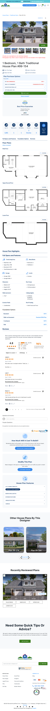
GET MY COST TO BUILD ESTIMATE (25, 448)
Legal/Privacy (6, 681)
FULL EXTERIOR (9, 602)
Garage (8, 503)
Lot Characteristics (11, 486)
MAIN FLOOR (23, 602)
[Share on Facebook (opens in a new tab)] (9, 386)
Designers (16, 678)
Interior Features (11, 497)
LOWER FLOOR (9, 605)
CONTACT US (35, 673)
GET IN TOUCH (25, 641)
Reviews (32, 138)
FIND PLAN (43, 663)
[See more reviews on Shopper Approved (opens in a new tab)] (14, 386)
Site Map (4, 686)
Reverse (43, 45)
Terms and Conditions (19, 681)
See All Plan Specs (44, 130)
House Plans (6, 15)
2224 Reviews (13, 348)
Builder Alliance (17, 686)
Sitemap (25, 705)
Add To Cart (26, 93)
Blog (33, 675)
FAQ (3, 683)
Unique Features (10, 500)
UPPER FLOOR (36, 602)
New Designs (5, 678)
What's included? (7, 145)
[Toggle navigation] (48, 5)
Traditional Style (14, 15)
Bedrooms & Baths (11, 493)
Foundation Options (23, 138)
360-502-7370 (39, 686)
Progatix (34, 708)
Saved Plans (16, 675)
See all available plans (37, 1)
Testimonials (17, 683)
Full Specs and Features (9, 138)
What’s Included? (25, 96)
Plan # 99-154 (42, 593)
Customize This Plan (25, 469)
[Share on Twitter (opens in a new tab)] (12, 385)
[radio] (25, 342)
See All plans (25, 557)
